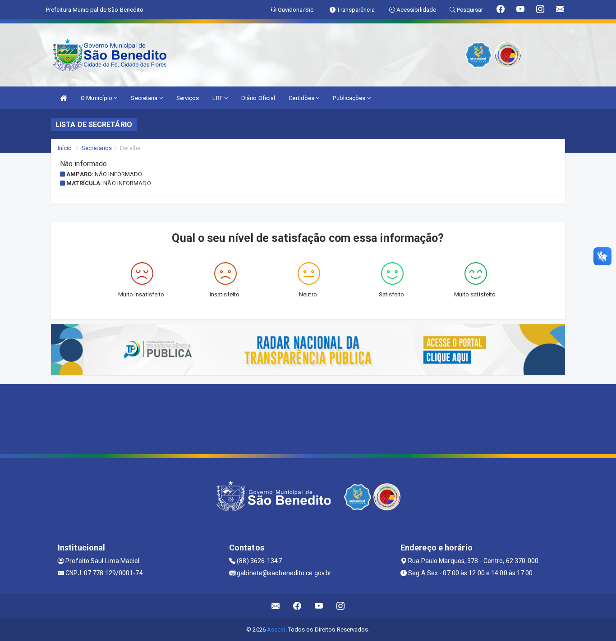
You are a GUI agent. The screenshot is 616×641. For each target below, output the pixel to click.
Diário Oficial (258, 98)
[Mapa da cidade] (308, 418)
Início (65, 148)
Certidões (302, 98)
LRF (218, 98)
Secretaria (145, 98)
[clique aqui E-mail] (276, 606)
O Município (97, 98)
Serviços (187, 98)
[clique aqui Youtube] (319, 606)
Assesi (276, 629)
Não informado (118, 174)
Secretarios (97, 148)
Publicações (350, 98)
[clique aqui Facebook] (297, 606)
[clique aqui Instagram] (341, 606)
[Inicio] (63, 97)
